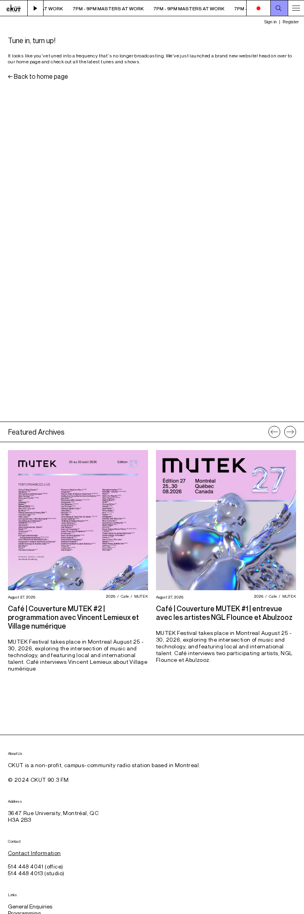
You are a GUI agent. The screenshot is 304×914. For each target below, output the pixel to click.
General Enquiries (30, 906)
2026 (109, 596)
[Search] (279, 8)
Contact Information (34, 852)
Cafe (124, 596)
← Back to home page (38, 76)
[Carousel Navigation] (282, 432)
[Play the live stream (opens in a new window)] (36, 8)
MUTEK (140, 596)
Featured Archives (36, 432)
